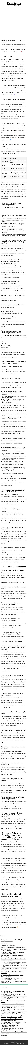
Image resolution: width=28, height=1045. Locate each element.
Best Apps (14, 3)
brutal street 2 (4, 943)
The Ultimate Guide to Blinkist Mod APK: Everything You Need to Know (12, 1019)
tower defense (4, 1035)
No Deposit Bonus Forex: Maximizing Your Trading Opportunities (12, 940)
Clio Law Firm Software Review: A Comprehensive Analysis (10, 1026)
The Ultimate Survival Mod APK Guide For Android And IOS (12, 998)
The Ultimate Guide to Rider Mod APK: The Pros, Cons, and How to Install (12, 1006)
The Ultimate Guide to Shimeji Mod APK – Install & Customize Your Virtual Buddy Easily (13, 1013)
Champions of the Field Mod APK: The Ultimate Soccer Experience (14, 949)
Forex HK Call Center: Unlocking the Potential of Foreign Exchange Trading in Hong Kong (14, 962)
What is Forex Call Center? (8, 945)
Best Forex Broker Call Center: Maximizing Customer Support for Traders (12, 956)
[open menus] (1, 3)
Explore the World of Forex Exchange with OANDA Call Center (12, 975)
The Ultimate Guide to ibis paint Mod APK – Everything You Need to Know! (13, 1029)
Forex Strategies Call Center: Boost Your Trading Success (14, 966)
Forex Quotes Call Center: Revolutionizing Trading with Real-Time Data (12, 978)
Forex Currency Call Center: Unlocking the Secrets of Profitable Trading (12, 953)
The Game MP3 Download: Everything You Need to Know (14, 1001)
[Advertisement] (14, 21)
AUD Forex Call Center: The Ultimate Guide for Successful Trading (13, 982)
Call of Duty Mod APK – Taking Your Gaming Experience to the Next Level (13, 995)
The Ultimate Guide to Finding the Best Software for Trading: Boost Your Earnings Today (14, 1016)
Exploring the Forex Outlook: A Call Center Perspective (12, 972)
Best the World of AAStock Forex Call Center (13, 947)
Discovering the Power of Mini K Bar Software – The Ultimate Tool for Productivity (14, 1032)
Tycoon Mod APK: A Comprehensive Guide (12, 1004)
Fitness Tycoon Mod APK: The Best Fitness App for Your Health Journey (13, 959)
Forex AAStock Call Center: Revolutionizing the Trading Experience (14, 969)
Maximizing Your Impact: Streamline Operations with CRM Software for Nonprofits (14, 1022)
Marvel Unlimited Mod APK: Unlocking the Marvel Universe (12, 1010)
